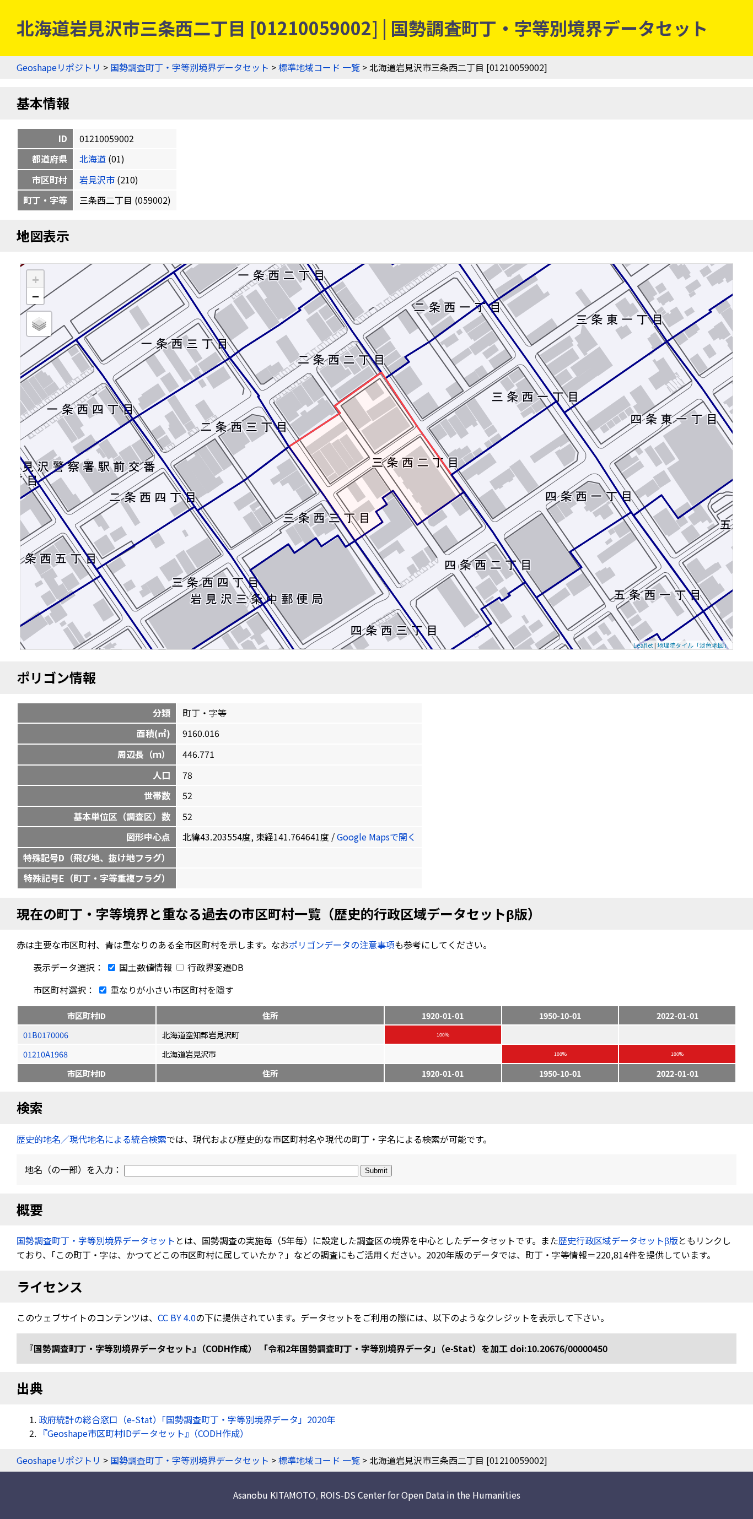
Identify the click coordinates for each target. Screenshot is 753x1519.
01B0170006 (45, 1034)
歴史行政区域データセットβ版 (618, 1240)
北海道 (92, 158)
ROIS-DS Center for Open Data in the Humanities (420, 1494)
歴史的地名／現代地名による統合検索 (91, 1139)
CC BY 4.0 (177, 1317)
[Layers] (39, 324)
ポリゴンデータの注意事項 (342, 944)
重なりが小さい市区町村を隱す (171, 989)
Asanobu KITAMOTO (274, 1494)
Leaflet (643, 645)
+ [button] (35, 278)
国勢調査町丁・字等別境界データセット (189, 67)
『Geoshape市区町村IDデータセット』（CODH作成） (144, 1433)
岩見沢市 (97, 179)
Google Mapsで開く (376, 836)
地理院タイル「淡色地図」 (693, 645)
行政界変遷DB (214, 967)
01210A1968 (45, 1054)
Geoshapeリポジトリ (59, 67)
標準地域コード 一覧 (319, 67)
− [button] (35, 295)
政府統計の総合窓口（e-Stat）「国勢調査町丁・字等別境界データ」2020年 (187, 1419)
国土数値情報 (145, 967)
